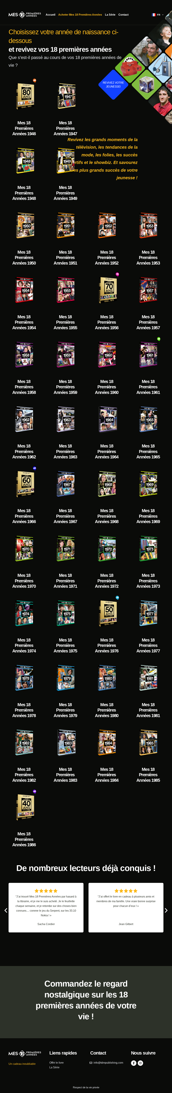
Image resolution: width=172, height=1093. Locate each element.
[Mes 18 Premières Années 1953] (148, 225)
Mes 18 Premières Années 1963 (65, 451)
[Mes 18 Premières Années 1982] (24, 742)
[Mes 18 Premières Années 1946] (24, 96)
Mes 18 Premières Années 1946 (24, 128)
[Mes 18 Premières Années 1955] (65, 290)
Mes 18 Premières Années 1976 (106, 645)
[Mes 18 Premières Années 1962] (24, 419)
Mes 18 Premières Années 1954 (24, 322)
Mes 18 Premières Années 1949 (65, 193)
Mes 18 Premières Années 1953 (148, 258)
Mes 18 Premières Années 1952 (106, 258)
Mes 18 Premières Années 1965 (148, 451)
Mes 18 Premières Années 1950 (24, 258)
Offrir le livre (56, 1062)
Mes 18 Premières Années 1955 (65, 322)
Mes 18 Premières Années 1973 (148, 581)
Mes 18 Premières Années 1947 (65, 128)
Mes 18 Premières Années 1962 (24, 451)
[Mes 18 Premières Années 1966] (24, 484)
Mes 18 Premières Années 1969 (148, 516)
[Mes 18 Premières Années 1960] (106, 354)
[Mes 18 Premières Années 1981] (148, 678)
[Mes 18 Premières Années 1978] (24, 678)
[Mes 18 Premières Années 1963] (65, 419)
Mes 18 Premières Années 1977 (148, 645)
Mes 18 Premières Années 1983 (65, 775)
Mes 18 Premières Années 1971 (65, 581)
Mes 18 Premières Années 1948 (24, 193)
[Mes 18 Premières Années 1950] (24, 225)
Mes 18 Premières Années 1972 (106, 581)
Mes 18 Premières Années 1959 (65, 387)
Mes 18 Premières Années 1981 (148, 710)
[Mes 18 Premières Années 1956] (106, 290)
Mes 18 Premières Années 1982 (24, 775)
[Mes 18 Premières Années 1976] (106, 613)
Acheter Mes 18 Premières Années (80, 14)
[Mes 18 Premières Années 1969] (148, 484)
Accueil (50, 14)
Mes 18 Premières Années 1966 (24, 516)
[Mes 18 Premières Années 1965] (148, 419)
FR (158, 14)
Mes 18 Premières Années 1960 (106, 387)
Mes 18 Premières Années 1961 (148, 387)
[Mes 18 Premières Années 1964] (106, 419)
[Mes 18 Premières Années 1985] (148, 742)
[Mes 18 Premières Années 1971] (65, 548)
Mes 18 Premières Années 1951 (65, 258)
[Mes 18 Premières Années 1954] (24, 290)
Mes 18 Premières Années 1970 (24, 581)
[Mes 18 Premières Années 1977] (148, 613)
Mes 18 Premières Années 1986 (24, 839)
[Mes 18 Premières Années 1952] (106, 225)
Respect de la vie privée (86, 1087)
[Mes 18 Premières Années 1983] (65, 742)
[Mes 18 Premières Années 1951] (65, 225)
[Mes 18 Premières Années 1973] (148, 548)
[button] (166, 910)
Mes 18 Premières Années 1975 (65, 645)
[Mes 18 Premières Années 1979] (65, 678)
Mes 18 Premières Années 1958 (24, 387)
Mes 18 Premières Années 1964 (106, 451)
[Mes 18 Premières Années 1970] (24, 548)
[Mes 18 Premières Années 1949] (65, 161)
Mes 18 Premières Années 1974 (24, 645)
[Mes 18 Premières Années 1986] (24, 807)
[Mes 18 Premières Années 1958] (24, 354)
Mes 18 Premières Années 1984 (106, 775)
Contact (123, 14)
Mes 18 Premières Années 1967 (65, 516)
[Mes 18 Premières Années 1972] (106, 548)
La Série (110, 14)
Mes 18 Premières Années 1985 (148, 775)
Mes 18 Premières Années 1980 (106, 710)
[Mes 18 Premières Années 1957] (148, 290)
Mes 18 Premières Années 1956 (106, 322)
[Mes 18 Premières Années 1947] (65, 96)
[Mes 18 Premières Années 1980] (106, 678)
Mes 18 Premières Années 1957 (148, 322)
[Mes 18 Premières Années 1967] (65, 484)
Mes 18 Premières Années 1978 (24, 710)
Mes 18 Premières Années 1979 (65, 710)
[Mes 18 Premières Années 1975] (65, 613)
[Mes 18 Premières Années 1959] (65, 354)
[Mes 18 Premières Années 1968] (106, 484)
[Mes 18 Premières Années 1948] (24, 161)
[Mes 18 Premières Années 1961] (148, 354)
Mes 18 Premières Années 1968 (106, 516)
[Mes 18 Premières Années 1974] (24, 613)
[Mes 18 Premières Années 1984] (106, 742)
